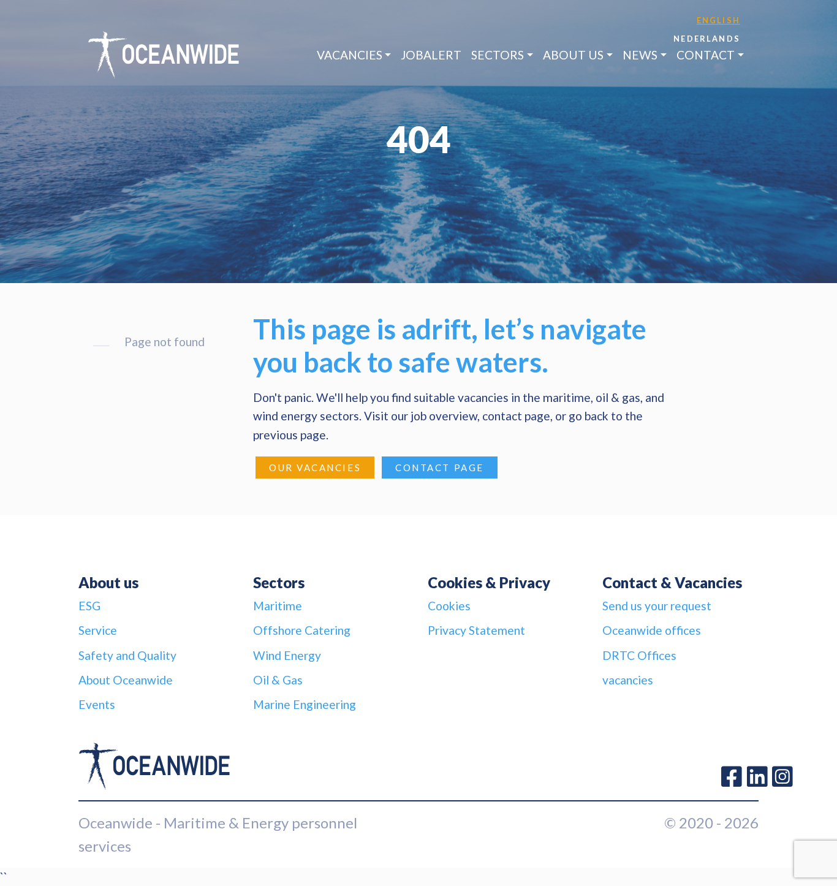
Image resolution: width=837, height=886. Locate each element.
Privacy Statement (476, 630)
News (640, 55)
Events (96, 704)
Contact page (439, 467)
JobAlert (431, 55)
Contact (705, 55)
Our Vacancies (315, 467)
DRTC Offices (639, 655)
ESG (89, 606)
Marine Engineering (304, 704)
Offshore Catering (301, 630)
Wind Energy (287, 655)
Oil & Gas (278, 680)
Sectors (497, 55)
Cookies (449, 606)
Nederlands (706, 39)
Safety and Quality (127, 655)
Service (97, 630)
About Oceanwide (125, 680)
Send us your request (656, 606)
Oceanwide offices (651, 630)
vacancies (627, 680)
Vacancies (349, 55)
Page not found (164, 342)
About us (573, 55)
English (718, 20)
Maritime (277, 606)
